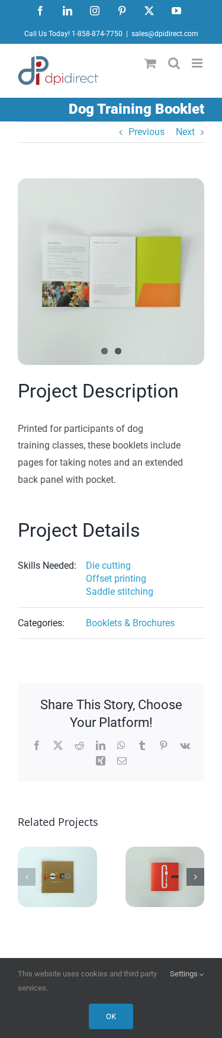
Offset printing (116, 578)
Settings (185, 973)
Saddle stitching (119, 591)
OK (111, 1016)
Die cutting (108, 565)
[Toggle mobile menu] (198, 63)
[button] (27, 877)
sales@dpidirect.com (164, 34)
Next (185, 131)
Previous (146, 131)
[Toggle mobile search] (174, 63)
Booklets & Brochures (130, 623)
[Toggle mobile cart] (150, 63)
